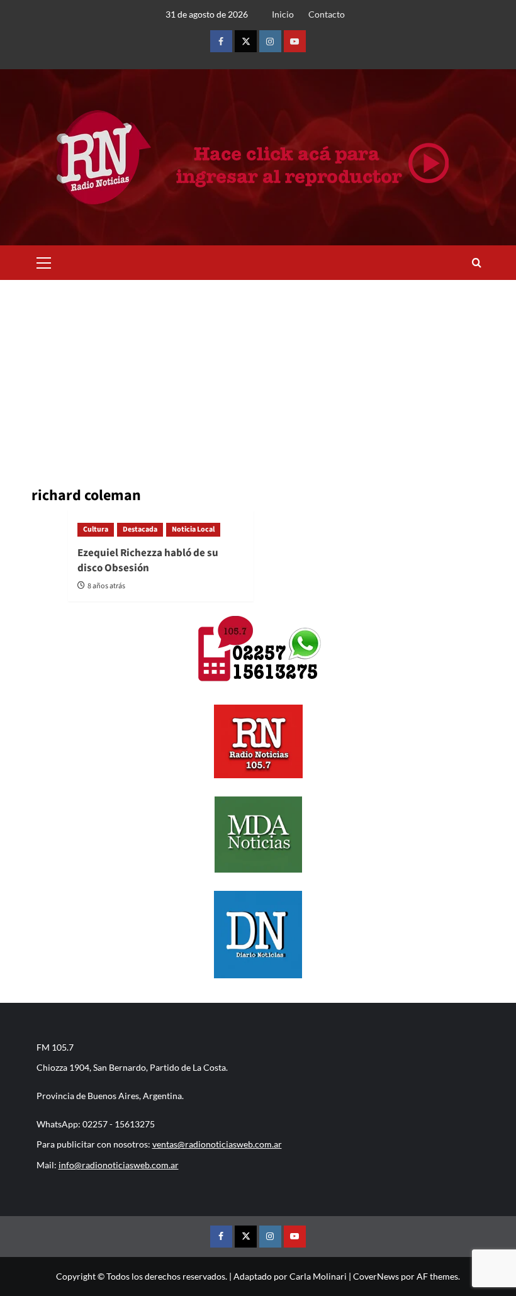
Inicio (283, 14)
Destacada (140, 529)
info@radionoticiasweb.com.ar (119, 1164)
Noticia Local (193, 529)
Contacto (326, 14)
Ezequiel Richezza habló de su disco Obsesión (147, 560)
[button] (44, 261)
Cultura (95, 529)
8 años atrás (106, 586)
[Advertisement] (258, 374)
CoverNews (376, 1276)
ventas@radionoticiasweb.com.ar (217, 1144)
